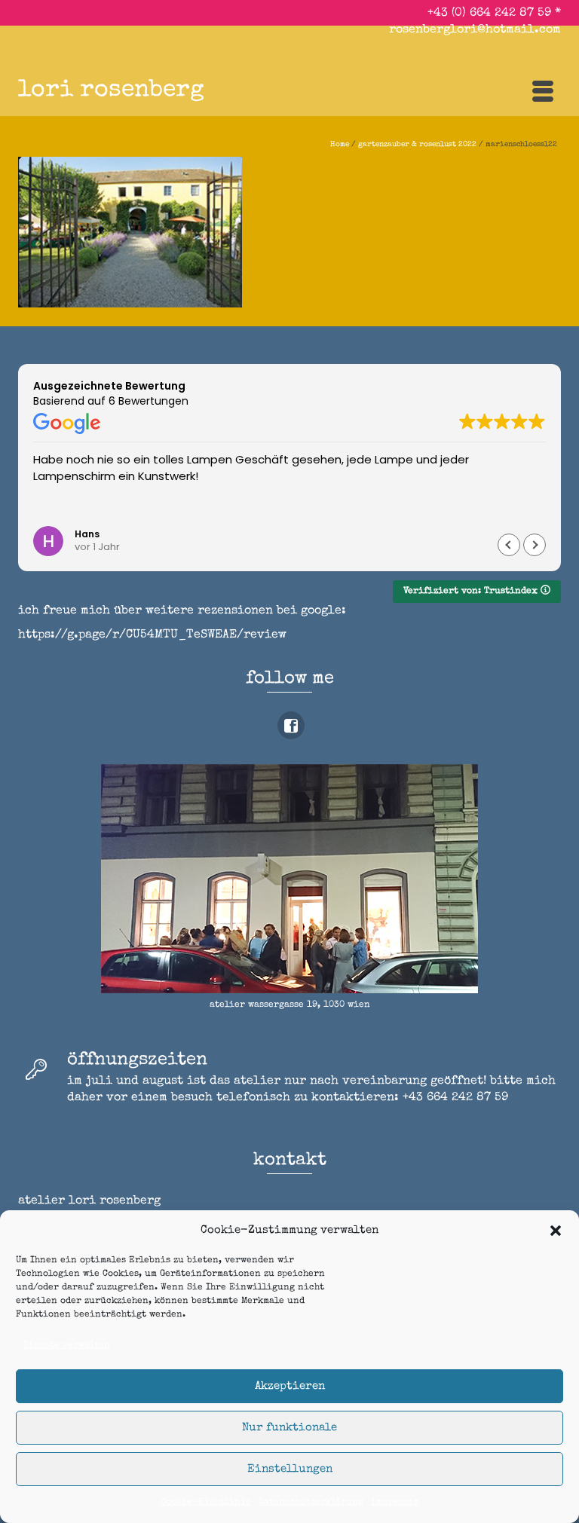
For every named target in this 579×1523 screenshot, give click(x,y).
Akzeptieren (290, 1386)
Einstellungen (289, 1469)
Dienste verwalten (66, 1345)
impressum (395, 1502)
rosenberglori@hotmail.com (475, 30)
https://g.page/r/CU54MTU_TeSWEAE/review (152, 635)
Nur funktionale (289, 1427)
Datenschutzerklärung (311, 1502)
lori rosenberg (111, 90)
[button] (555, 1230)
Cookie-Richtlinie (206, 1502)
